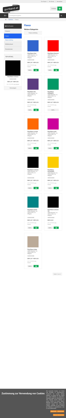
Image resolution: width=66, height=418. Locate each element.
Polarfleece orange (32, 131)
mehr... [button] (30, 70)
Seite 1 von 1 (57, 274)
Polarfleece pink (52, 131)
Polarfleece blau (31, 53)
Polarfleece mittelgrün (51, 92)
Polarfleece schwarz (32, 170)
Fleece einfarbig (33, 33)
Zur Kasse (43, 1)
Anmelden (59, 1)
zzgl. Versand (16, 84)
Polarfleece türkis (32, 209)
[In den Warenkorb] (36, 70)
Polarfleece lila (31, 92)
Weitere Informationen (59, 415)
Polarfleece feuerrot (53, 53)
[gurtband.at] (11, 8)
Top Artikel (9, 57)
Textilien (10, 26)
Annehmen (60, 411)
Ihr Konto (51, 1)
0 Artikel (54, 8)
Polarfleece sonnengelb (51, 170)
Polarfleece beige (32, 249)
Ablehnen (53, 411)
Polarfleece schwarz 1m (53, 210)
